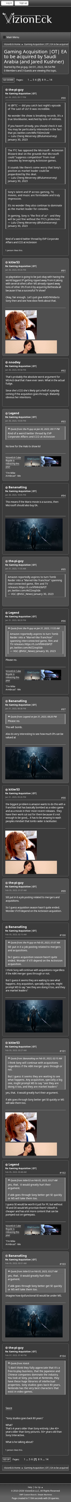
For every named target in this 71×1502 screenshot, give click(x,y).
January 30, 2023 (18, 139)
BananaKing (18, 487)
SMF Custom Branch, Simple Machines (35, 1495)
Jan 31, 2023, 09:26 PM (15, 797)
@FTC (14, 105)
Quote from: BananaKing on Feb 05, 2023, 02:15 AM (36, 1058)
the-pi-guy (16, 90)
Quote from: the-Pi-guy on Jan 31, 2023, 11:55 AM (35, 628)
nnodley (14, 362)
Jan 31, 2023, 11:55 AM (15, 568)
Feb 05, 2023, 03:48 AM (16, 1172)
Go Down (8, 79)
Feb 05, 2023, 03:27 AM (16, 1050)
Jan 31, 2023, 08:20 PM (15, 620)
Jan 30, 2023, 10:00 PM (15, 420)
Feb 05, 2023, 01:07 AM (16, 890)
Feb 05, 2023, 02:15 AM (16, 934)
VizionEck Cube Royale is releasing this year (13, 462)
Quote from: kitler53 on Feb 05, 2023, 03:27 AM (34, 1180)
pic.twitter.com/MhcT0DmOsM (31, 132)
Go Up (6, 1459)
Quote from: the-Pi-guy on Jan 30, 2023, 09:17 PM (35, 429)
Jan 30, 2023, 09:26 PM (15, 269)
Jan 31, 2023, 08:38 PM (15, 708)
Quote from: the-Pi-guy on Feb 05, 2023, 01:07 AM (35, 942)
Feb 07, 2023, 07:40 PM (16, 1355)
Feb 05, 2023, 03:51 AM (16, 1263)
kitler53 (14, 262)
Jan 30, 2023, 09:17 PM (15, 97)
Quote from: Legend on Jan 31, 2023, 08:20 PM (34, 716)
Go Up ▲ (39, 1487)
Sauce (9, 1408)
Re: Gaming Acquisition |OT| (21, 93)
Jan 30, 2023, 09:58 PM (15, 369)
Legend (14, 413)
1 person (9, 250)
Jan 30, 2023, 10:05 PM (15, 494)
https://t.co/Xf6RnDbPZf (32, 587)
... (31, 79)
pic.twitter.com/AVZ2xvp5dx (24, 590)
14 (50, 79)
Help (30, 1487)
